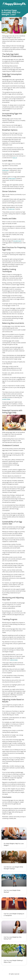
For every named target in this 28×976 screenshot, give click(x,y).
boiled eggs (5, 170)
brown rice (11, 209)
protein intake (6, 399)
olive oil (15, 157)
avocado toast (17, 241)
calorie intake (14, 660)
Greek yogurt (12, 178)
